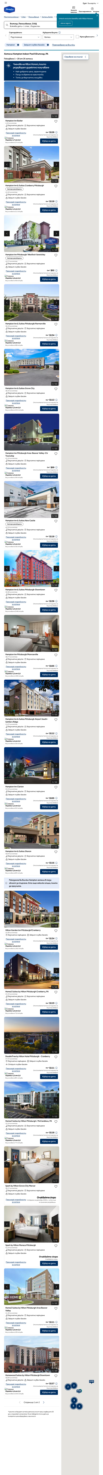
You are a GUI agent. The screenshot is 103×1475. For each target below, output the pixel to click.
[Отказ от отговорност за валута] (59, 32)
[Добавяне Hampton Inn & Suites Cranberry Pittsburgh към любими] (56, 186)
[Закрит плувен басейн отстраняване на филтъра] (48, 44)
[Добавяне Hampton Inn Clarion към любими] (56, 787)
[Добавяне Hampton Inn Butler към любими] (56, 121)
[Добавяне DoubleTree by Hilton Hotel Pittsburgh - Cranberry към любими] (56, 1057)
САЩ (23, 17)
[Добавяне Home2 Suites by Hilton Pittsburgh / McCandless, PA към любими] (56, 1122)
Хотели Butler (47, 17)
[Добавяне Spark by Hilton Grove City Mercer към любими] (56, 1186)
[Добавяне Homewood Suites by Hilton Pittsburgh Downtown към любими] (56, 1376)
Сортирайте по (15, 33)
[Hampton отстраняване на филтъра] (18, 44)
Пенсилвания (33, 17)
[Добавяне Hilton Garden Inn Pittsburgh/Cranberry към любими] (56, 931)
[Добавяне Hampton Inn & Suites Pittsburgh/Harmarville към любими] (56, 324)
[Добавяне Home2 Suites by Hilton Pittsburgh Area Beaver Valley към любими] (56, 1308)
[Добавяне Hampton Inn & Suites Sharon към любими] (56, 852)
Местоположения (11, 17)
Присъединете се (85, 11)
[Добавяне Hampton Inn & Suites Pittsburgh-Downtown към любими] (56, 590)
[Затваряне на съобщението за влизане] (97, 15)
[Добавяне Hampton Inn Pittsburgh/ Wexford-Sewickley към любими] (56, 255)
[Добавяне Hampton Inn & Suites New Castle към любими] (56, 521)
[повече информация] (56, 132)
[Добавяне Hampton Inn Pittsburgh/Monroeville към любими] (56, 655)
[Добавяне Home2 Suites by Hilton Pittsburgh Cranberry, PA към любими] (56, 992)
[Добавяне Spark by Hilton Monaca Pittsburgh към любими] (56, 1246)
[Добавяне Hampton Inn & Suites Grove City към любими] (56, 389)
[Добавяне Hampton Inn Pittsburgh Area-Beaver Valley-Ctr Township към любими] (56, 454)
